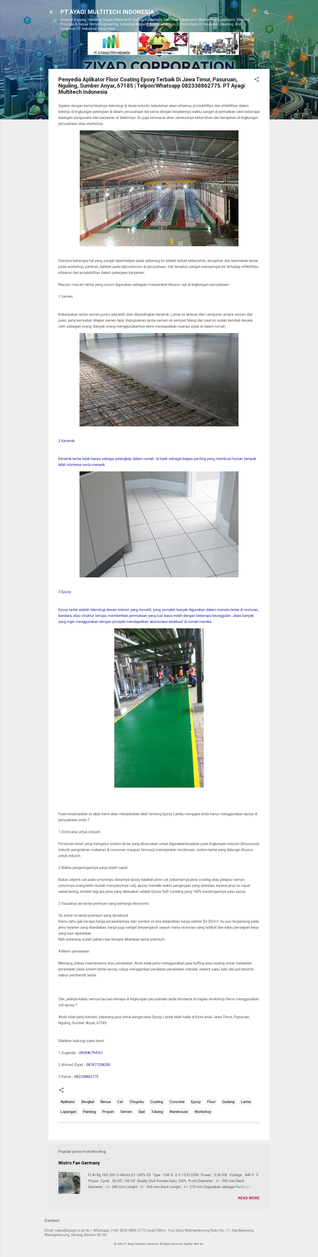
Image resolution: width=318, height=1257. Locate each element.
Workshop (203, 1111)
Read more (249, 1198)
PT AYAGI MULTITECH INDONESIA (107, 11)
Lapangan (69, 1111)
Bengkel (87, 1102)
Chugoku (136, 1102)
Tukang (157, 1111)
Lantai (246, 1102)
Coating (156, 1102)
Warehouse (178, 1111)
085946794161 (91, 1053)
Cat (120, 1102)
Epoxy (196, 1102)
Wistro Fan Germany (79, 1162)
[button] (257, 80)
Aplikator (68, 1102)
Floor (211, 1102)
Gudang (228, 1102)
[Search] (267, 13)
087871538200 (98, 1064)
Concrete (177, 1102)
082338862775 (86, 1076)
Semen (126, 1111)
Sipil (141, 1111)
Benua (106, 1102)
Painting (89, 1111)
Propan (108, 1111)
